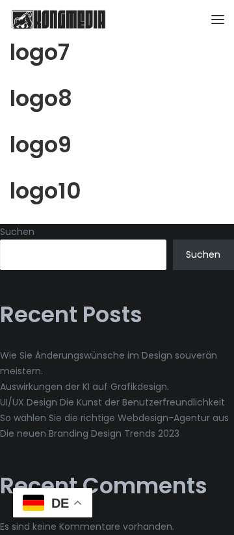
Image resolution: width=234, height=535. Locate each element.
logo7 (40, 52)
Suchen (17, 231)
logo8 (41, 98)
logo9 (41, 144)
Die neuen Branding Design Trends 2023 (89, 433)
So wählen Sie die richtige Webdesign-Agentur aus (114, 417)
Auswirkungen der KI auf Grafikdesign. (84, 386)
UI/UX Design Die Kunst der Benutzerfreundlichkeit (112, 402)
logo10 (45, 190)
